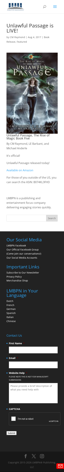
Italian (10, 317)
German (11, 309)
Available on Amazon (19, 170)
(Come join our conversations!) (23, 253)
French (10, 305)
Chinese (11, 321)
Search (52, 218)
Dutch (9, 301)
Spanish (11, 313)
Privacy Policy (14, 276)
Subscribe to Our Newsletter (22, 272)
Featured (22, 41)
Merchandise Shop (17, 280)
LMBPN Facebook (16, 245)
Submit (11, 433)
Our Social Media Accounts (21, 257)
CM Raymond (17, 37)
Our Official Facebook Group (22, 249)
